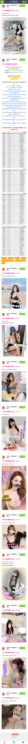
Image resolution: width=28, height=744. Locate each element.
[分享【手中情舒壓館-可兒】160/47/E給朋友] (22, 6)
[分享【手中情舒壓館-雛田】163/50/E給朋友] (22, 269)
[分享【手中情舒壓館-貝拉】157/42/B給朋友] (22, 555)
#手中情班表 (4, 258)
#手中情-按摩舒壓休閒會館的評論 (8, 260)
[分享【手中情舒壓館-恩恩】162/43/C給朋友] (22, 516)
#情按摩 (3, 263)
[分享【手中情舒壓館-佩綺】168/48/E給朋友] (22, 362)
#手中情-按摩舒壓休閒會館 (20, 260)
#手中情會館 (11, 258)
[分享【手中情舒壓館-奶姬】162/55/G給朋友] (22, 694)
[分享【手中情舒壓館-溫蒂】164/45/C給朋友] (22, 314)
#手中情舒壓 (24, 258)
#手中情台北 (17, 258)
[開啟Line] (3, 7)
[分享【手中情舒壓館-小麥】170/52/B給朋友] (22, 407)
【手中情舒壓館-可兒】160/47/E (11, 10)
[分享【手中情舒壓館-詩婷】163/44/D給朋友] (22, 457)
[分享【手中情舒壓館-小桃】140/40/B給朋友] (22, 606)
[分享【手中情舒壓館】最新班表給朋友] (22, 60)
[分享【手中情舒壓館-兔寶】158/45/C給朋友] (22, 648)
